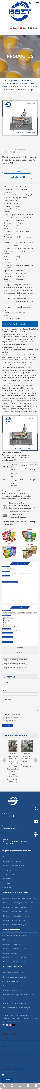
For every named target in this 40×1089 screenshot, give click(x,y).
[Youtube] (10, 1025)
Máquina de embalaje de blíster (14, 940)
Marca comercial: (7, 260)
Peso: (6, 257)
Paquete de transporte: (8, 266)
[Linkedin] (7, 1025)
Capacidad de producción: (8, 190)
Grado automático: (8, 280)
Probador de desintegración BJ (13, 990)
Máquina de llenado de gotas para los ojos (18, 903)
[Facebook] (3, 1025)
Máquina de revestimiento (12, 861)
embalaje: (7, 206)
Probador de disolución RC (12, 986)
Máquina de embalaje (11, 929)
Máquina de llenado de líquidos (15, 892)
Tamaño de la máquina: (7, 251)
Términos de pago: (7, 196)
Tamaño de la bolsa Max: (8, 238)
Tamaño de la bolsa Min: (8, 232)
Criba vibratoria (8, 874)
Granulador (7, 887)
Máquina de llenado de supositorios (15, 907)
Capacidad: (7, 223)
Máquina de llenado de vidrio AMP (15, 911)
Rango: (6, 226)
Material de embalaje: (8, 210)
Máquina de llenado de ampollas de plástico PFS (20, 898)
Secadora (6, 883)
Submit (7, 725)
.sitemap (18, 1021)
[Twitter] (13, 1025)
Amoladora (7, 870)
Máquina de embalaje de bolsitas (15, 667)
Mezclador (6, 879)
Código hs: (7, 276)
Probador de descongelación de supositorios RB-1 (20, 997)
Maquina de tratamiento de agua (14, 925)
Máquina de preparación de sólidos (16, 851)
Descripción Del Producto (16, 324)
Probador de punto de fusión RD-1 (15, 1003)
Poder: (6, 228)
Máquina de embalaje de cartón (14, 962)
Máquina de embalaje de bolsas (14, 664)
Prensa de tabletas (9, 857)
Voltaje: (6, 220)
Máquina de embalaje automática (15, 660)
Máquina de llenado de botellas (14, 920)
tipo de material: (9, 203)
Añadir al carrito (16, 177)
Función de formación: (7, 314)
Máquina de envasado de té (12, 944)
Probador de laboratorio (12, 966)
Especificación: (9, 271)
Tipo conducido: (9, 318)
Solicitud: (5, 289)
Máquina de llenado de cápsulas (14, 866)
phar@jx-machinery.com (10, 829)
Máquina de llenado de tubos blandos (16, 916)
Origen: (6, 273)
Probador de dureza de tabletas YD (15, 977)
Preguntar (16, 171)
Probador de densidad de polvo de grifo (17, 1008)
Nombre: (7, 214)
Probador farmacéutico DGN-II (14, 973)
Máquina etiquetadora (10, 953)
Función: (6, 243)
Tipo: (5, 301)
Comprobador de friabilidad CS (13, 981)
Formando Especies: (7, 308)
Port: (5, 186)
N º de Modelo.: (9, 200)
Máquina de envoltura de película (14, 957)
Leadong (12, 1021)
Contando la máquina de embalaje (15, 936)
